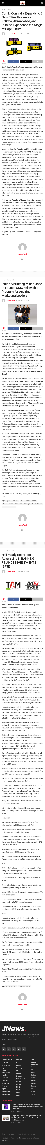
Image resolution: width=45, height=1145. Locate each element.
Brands (9, 9)
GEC (17, 1070)
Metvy (5, 504)
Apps (3, 1068)
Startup (33, 1086)
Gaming (19, 1068)
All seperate (6, 1065)
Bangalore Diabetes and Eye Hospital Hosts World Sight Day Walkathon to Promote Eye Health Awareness (27, 1118)
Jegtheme (5, 1140)
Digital (4, 1089)
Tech (32, 1089)
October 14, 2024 (23, 34)
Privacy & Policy (22, 1134)
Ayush (8, 501)
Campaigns (6, 1083)
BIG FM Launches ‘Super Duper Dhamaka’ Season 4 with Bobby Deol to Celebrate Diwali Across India (27, 1107)
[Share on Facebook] (13, 61)
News (18, 1092)
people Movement (34, 1063)
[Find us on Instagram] (14, 1049)
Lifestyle (19, 1076)
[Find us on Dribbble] (24, 1049)
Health (18, 1073)
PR (32, 1069)
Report (33, 1072)
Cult (22, 501)
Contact (32, 1134)
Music (18, 1090)
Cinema (4, 1086)
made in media (31, 501)
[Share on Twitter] (26, 61)
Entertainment (6, 1091)
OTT (32, 1060)
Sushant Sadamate (9, 507)
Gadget (18, 1065)
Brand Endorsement (6, 1071)
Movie (18, 1087)
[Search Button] (42, 3)
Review (33, 1075)
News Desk (11, 34)
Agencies (5, 1062)
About (3, 1134)
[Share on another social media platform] (37, 61)
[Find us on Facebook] (4, 1049)
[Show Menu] (3, 3)
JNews (8, 1138)
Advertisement (7, 1060)
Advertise (11, 1134)
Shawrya (27, 504)
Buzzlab (15, 501)
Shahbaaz (18, 504)
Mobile (18, 1081)
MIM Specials (10, 280)
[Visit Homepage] (22, 3)
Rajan (11, 504)
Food (18, 1062)
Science (33, 1078)
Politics (33, 1067)
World (33, 1094)
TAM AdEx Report (24, 986)
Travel (33, 1091)
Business (5, 1078)
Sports (33, 1080)
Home (3, 9)
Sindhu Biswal (37, 504)
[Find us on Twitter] (9, 1049)
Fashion (19, 1060)
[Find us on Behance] (19, 1049)
